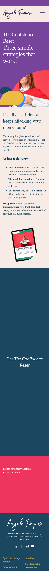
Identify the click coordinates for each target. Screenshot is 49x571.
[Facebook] (22, 546)
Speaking (30, 558)
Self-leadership (10, 567)
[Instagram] (27, 546)
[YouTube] (32, 546)
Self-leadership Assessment (33, 565)
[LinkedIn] (16, 546)
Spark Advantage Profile (11, 560)
